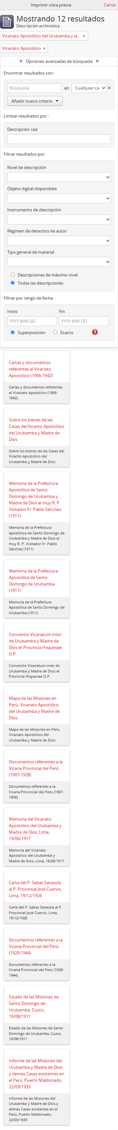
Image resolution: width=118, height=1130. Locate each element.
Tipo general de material (30, 252)
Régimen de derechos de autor (37, 231)
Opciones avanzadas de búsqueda (59, 61)
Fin (62, 311)
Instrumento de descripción (34, 210)
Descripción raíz (22, 129)
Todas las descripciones (40, 283)
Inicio (12, 311)
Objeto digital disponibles (32, 188)
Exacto (66, 332)
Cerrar (110, 5)
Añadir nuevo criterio (31, 101)
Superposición (31, 332)
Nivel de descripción (26, 167)
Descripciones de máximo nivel (47, 275)
